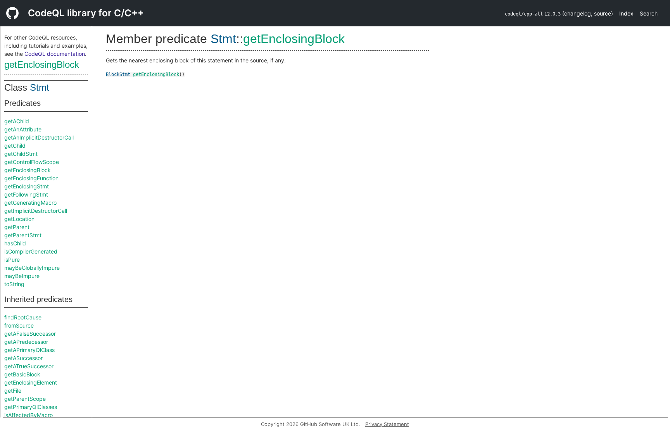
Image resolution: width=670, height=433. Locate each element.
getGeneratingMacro (30, 202)
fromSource (19, 325)
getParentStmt (22, 235)
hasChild (15, 243)
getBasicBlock (22, 374)
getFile (12, 390)
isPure (12, 259)
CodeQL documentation (54, 53)
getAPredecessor (26, 341)
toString (14, 284)
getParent (16, 227)
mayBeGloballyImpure (32, 267)
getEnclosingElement (30, 382)
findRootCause (22, 317)
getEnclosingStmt (26, 186)
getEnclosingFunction (31, 178)
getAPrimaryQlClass (29, 350)
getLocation (19, 219)
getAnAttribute (22, 129)
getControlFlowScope (31, 162)
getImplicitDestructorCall (35, 210)
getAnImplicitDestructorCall (39, 137)
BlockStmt (118, 74)
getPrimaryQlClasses (30, 407)
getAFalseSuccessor (30, 333)
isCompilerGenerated (30, 251)
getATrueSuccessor (29, 366)
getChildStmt (21, 153)
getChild (15, 145)
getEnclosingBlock (41, 64)
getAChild (16, 121)
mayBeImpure (22, 276)
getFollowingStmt (26, 194)
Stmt (39, 87)
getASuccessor (23, 358)
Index (626, 13)
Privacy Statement (387, 424)
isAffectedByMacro (28, 415)
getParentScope (25, 398)
